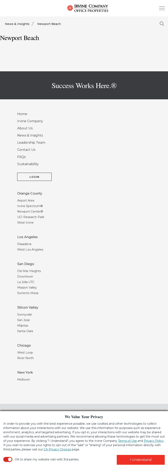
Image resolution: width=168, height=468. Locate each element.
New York (25, 372)
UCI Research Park (30, 217)
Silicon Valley (27, 307)
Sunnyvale (24, 314)
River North (25, 358)
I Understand (141, 460)
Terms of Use (127, 441)
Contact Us (26, 150)
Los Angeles (27, 237)
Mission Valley (27, 287)
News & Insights (17, 24)
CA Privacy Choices (57, 449)
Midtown (23, 379)
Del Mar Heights (29, 271)
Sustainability (28, 164)
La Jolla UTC (25, 282)
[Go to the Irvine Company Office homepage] (84, 8)
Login (35, 176)
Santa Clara (25, 331)
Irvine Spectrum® (30, 206)
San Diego (25, 264)
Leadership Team (31, 142)
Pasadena (24, 244)
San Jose (23, 320)
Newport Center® (30, 211)
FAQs (21, 157)
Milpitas (22, 325)
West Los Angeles (30, 249)
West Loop (25, 352)
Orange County (29, 193)
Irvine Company (30, 121)
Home (22, 114)
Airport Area (25, 200)
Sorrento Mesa (27, 293)
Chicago (24, 345)
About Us (25, 128)
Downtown (25, 276)
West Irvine (25, 222)
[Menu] (162, 8)
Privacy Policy (154, 441)
